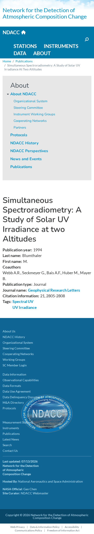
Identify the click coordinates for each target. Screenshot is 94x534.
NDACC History (24, 143)
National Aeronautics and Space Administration (50, 481)
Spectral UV (22, 301)
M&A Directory (13, 402)
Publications (21, 166)
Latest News (11, 439)
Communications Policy (28, 530)
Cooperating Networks (30, 121)
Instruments (61, 46)
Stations (25, 46)
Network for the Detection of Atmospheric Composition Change (45, 13)
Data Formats (12, 386)
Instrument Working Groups (34, 114)
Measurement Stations (18, 422)
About (42, 53)
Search (7, 445)
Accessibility (72, 527)
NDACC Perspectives (29, 150)
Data (20, 53)
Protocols (18, 135)
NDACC (11, 32)
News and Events (26, 159)
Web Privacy (17, 527)
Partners (20, 127)
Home (7, 61)
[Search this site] (86, 39)
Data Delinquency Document (22, 397)
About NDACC (23, 94)
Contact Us (10, 450)
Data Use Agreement (17, 391)
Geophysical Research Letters (54, 290)
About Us (9, 331)
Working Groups (14, 359)
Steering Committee (28, 107)
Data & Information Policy (44, 527)
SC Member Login (15, 365)
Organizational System (30, 101)
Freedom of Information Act (63, 530)
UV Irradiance (24, 307)
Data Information (14, 374)
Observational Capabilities (21, 380)
